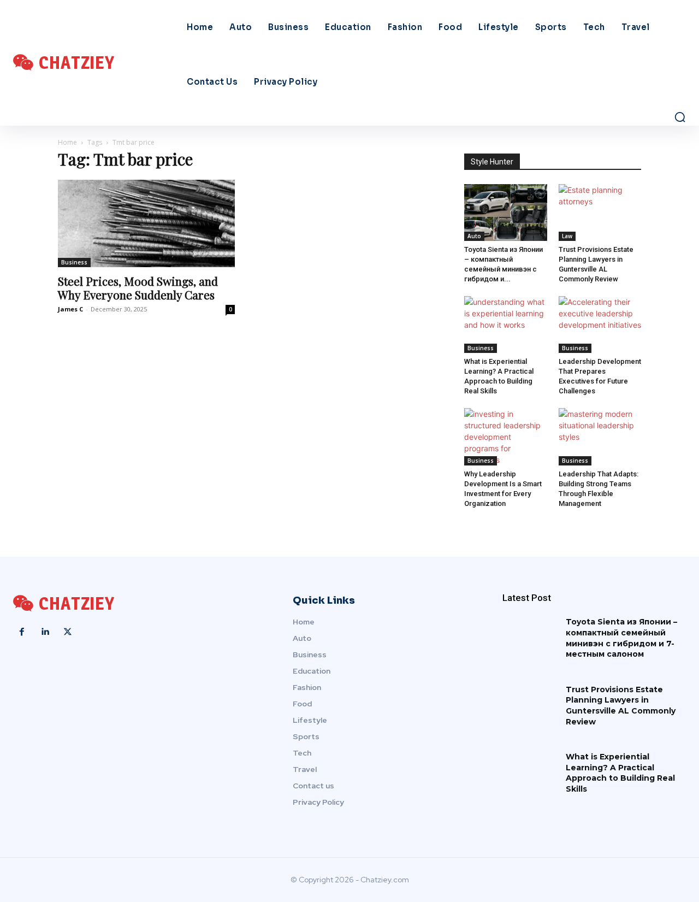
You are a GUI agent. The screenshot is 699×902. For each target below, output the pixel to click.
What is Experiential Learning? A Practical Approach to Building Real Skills (620, 773)
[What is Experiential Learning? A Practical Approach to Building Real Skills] (505, 324)
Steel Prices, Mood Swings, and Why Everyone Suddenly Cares (138, 287)
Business (74, 262)
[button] (680, 117)
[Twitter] (67, 632)
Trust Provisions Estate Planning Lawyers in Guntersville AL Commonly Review (621, 706)
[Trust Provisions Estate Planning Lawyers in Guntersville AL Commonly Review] (600, 212)
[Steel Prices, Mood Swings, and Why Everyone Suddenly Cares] (146, 223)
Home (67, 142)
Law (567, 236)
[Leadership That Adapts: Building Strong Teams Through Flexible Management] (600, 436)
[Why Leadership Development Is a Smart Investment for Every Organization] (505, 436)
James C (70, 309)
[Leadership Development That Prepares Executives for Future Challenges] (600, 324)
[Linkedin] (45, 632)
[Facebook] (22, 632)
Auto (474, 236)
